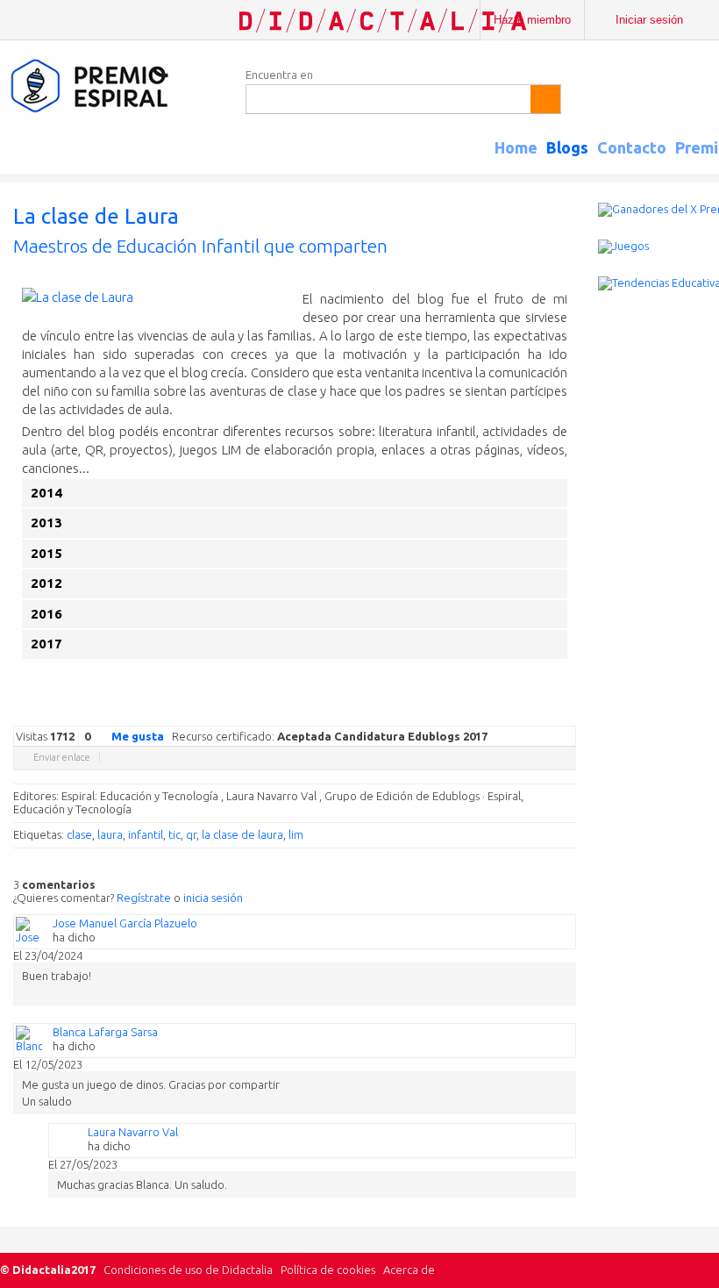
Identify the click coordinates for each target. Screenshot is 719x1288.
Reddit (532, 712)
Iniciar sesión (649, 19)
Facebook (479, 712)
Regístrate (144, 897)
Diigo (567, 712)
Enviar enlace (61, 757)
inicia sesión (213, 897)
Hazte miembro (532, 19)
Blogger (550, 712)
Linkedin (514, 712)
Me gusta (137, 736)
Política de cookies (328, 1269)
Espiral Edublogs (114, 86)
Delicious (497, 712)
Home (516, 147)
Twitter (462, 712)
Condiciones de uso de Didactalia (188, 1269)
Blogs (567, 147)
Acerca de (409, 1269)
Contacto (631, 147)
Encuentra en (279, 74)
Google (444, 712)
